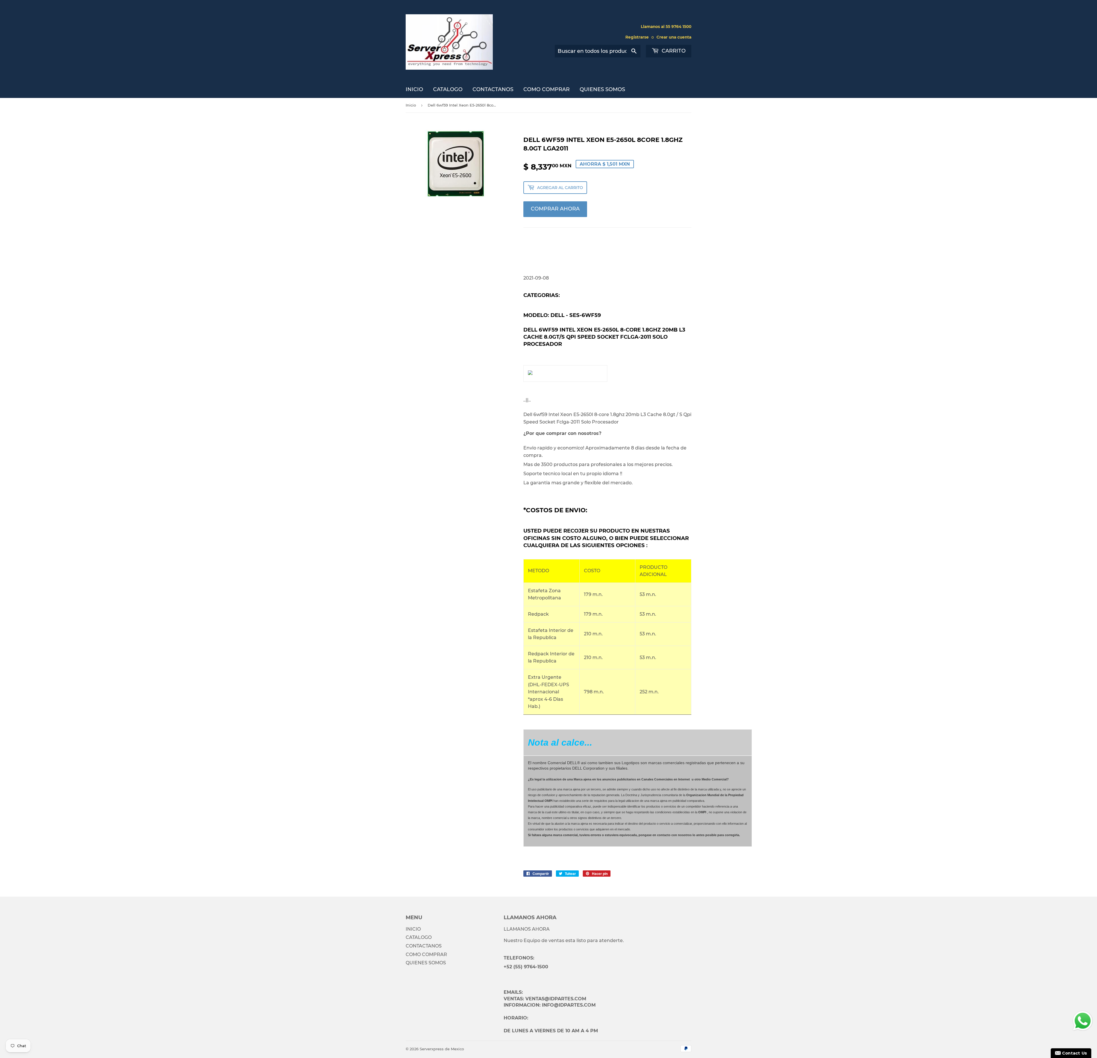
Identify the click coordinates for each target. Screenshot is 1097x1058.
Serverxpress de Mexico (442, 1049)
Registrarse (637, 37)
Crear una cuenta (673, 37)
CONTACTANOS (493, 89)
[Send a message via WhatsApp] (1082, 1020)
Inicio (411, 105)
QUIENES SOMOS (602, 89)
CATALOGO (448, 89)
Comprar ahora (555, 209)
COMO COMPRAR (546, 89)
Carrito (673, 51)
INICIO (414, 89)
